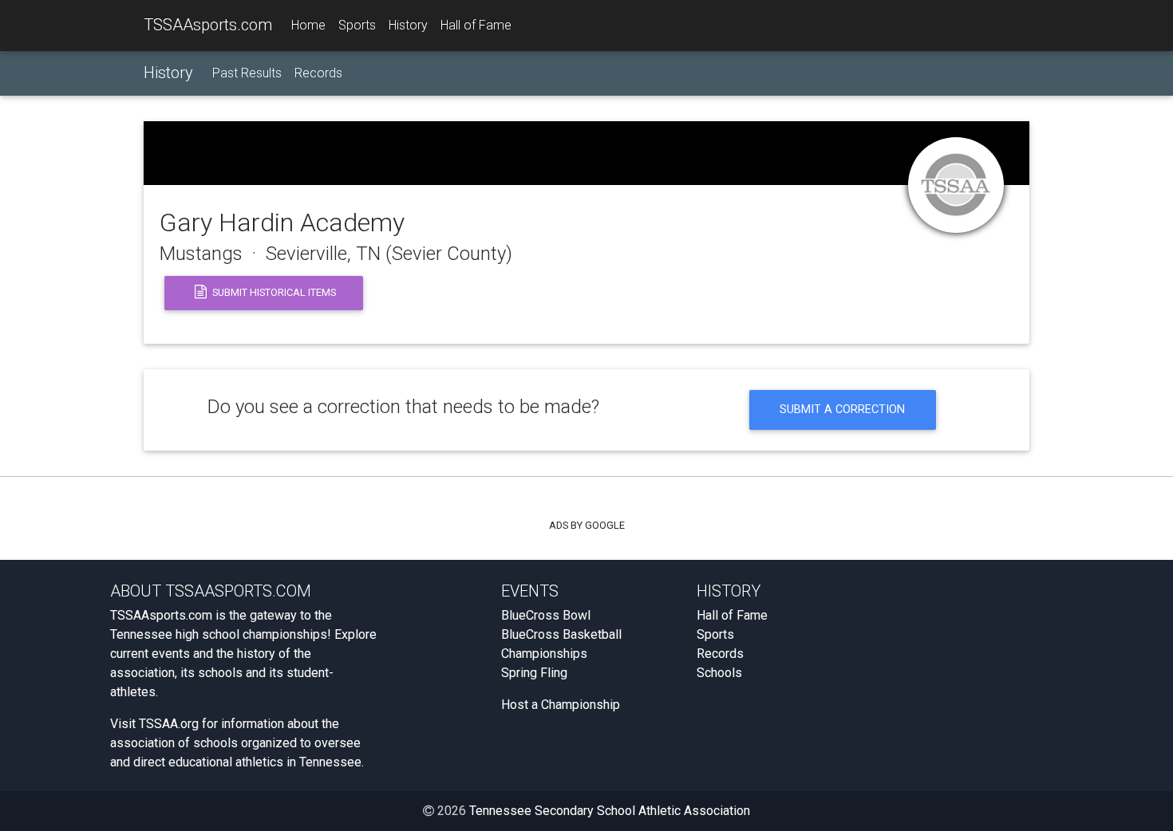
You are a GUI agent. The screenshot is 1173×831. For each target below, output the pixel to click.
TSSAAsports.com (208, 24)
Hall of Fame (475, 25)
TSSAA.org (169, 723)
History (408, 25)
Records (318, 73)
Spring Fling (534, 672)
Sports (357, 25)
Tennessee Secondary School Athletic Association (609, 810)
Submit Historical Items (273, 292)
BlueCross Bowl (545, 615)
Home (308, 25)
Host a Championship (560, 704)
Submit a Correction (842, 409)
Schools (719, 672)
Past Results (247, 73)
